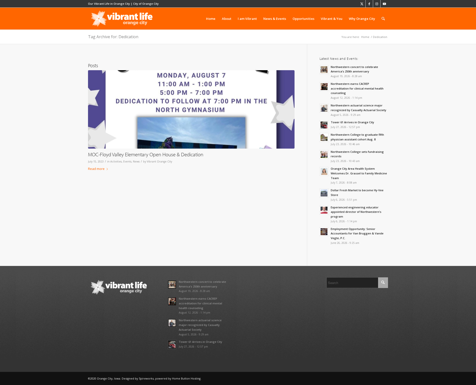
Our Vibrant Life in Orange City (109, 3)
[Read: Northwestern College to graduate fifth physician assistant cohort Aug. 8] (324, 137)
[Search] (383, 19)
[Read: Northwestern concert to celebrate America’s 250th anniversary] (324, 69)
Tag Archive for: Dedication (113, 36)
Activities (116, 161)
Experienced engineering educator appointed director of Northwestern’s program (356, 212)
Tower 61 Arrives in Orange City (352, 122)
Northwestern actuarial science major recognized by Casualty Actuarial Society (200, 324)
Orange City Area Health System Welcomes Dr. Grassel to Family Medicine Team (359, 173)
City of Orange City (146, 3)
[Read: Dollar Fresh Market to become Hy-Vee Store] (324, 193)
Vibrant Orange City (159, 161)
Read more (96, 168)
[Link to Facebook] (369, 3)
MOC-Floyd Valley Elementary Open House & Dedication (145, 154)
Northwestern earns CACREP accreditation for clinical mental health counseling (357, 88)
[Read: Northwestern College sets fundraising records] (324, 154)
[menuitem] (211, 19)
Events (127, 161)
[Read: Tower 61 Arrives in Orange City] (324, 125)
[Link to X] (361, 3)
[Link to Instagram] (376, 3)
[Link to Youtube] (384, 3)
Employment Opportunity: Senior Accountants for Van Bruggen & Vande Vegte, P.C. (357, 233)
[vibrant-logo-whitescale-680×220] (121, 19)
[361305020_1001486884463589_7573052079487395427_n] (191, 109)
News (136, 161)
